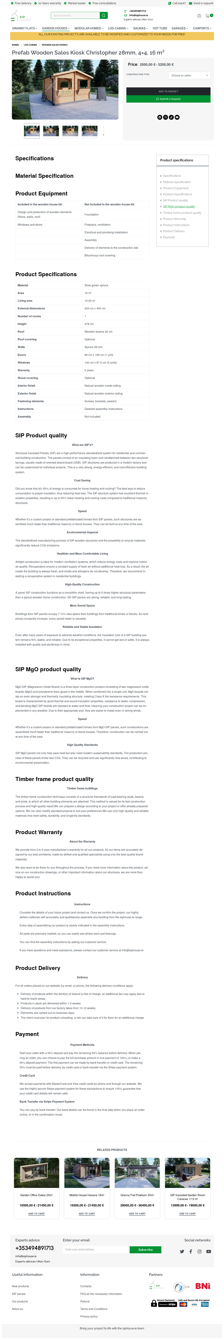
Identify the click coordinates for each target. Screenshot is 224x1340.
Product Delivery (174, 231)
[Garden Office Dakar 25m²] (36, 1173)
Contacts (85, 1286)
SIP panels (19, 1294)
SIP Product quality (175, 200)
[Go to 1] (32, 131)
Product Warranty (174, 219)
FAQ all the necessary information (101, 1294)
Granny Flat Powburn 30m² (137, 1195)
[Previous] (21, 89)
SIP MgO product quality (179, 206)
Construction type (137, 74)
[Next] (109, 89)
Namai (15, 44)
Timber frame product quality (182, 212)
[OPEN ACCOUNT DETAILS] (199, 15)
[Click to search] (104, 15)
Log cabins (30, 44)
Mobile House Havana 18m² (86, 1195)
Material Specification (177, 182)
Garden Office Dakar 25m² (36, 1195)
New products (20, 1286)
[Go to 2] (51, 131)
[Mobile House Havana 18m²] (86, 1173)
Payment (169, 237)
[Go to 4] (89, 131)
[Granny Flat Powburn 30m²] (137, 1173)
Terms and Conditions (93, 1309)
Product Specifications (177, 194)
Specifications (172, 175)
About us (17, 1309)
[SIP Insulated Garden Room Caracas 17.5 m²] (187, 1173)
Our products (20, 1301)
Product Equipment (175, 188)
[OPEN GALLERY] (65, 90)
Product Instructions (176, 225)
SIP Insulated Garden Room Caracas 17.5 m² (187, 1197)
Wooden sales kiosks (55, 44)
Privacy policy (89, 1316)
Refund (84, 1301)
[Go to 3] (70, 131)
